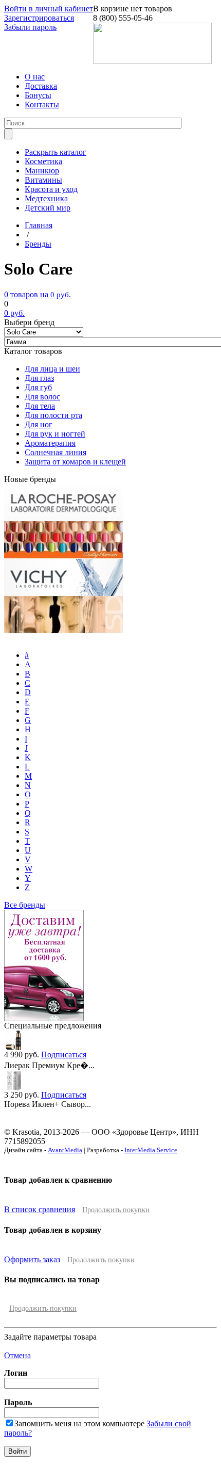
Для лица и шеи (52, 368)
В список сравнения (39, 1209)
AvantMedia (65, 1150)
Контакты (42, 104)
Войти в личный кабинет (48, 8)
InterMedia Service (150, 1150)
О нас (35, 76)
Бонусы (38, 95)
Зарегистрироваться (39, 17)
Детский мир (47, 207)
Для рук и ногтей (55, 433)
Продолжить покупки (116, 1210)
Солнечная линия (55, 452)
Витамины (43, 179)
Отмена (17, 1355)
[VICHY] (63, 593)
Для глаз (39, 378)
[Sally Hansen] (63, 556)
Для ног (38, 424)
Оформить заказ (32, 1259)
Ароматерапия (50, 443)
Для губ (38, 387)
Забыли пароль (30, 27)
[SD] (63, 630)
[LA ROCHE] (63, 518)
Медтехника (46, 198)
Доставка (41, 86)
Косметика (43, 161)
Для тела (40, 405)
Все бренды (24, 904)
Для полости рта (53, 415)
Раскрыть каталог (55, 152)
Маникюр (42, 170)
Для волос (42, 396)
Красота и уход (51, 189)
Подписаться (63, 1054)
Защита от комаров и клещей (75, 461)
